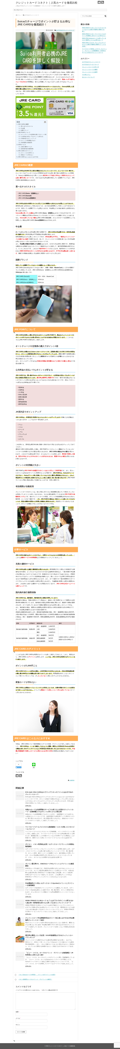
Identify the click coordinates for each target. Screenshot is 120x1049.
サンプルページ (18, 10)
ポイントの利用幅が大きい (28, 140)
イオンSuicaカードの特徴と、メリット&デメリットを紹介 (37, 974)
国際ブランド (24, 130)
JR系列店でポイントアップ (28, 138)
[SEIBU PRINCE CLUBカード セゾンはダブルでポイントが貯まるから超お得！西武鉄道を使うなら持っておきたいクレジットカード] (20, 904)
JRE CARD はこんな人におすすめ (28, 157)
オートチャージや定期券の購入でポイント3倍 (33, 134)
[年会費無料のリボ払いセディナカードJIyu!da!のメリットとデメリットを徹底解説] (20, 886)
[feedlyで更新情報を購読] (99, 2)
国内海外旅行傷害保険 (27, 148)
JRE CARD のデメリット (25, 151)
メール (18, 1018)
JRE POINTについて (24, 132)
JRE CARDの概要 (23, 124)
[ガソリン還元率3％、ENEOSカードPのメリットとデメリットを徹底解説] (20, 867)
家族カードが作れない (27, 155)
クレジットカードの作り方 (90, 67)
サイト (18, 1024)
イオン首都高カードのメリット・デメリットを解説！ (35, 979)
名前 (17, 1012)
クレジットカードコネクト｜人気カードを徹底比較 (46, 2)
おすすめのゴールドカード (90, 64)
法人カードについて (88, 77)
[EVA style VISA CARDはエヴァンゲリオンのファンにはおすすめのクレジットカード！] (20, 795)
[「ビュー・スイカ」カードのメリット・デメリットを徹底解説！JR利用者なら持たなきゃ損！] (20, 956)
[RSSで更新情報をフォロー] (102, 2)
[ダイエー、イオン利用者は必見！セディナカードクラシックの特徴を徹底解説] (20, 847)
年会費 (23, 128)
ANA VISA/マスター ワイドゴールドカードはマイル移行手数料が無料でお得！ (94, 29)
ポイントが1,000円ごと (27, 153)
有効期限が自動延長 (26, 142)
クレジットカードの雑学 (90, 72)
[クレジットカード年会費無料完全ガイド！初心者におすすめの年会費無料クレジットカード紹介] (20, 921)
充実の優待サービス (26, 146)
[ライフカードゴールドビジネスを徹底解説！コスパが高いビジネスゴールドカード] (20, 830)
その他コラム (86, 74)
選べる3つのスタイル (27, 126)
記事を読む (28, 805)
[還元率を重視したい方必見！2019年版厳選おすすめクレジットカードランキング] (20, 939)
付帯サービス (22, 144)
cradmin (71, 780)
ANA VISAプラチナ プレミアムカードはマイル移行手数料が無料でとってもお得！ (94, 44)
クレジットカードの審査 (90, 69)
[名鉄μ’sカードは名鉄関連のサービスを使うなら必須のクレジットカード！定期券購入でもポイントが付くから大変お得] (20, 813)
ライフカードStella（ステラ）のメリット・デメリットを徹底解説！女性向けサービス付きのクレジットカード (94, 50)
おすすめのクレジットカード (65, 30)
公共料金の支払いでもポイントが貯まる (32, 136)
